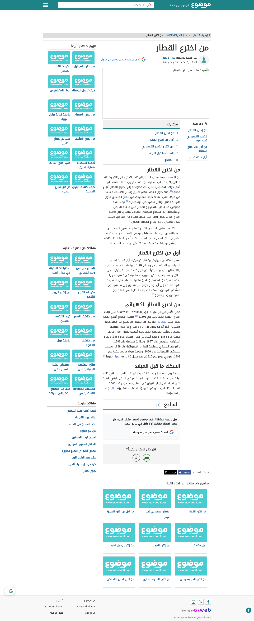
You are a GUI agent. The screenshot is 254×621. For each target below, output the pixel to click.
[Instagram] (193, 602)
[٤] (171, 326)
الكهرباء (162, 321)
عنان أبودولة (169, 57)
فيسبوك (187, 472)
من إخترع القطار (198, 130)
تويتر (174, 472)
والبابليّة (110, 388)
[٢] (127, 201)
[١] (171, 191)
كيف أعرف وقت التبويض (81, 410)
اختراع (117, 356)
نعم (146, 457)
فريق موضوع (56, 612)
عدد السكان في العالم (82, 424)
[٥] (104, 356)
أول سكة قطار (198, 157)
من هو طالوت (87, 430)
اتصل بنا (59, 600)
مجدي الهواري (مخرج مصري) (79, 450)
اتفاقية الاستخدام (54, 606)
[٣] (136, 316)
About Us (90, 612)
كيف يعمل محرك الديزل (82, 464)
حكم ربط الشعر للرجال (83, 457)
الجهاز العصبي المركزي (82, 444)
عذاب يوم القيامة (85, 417)
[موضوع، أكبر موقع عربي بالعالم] (201, 5)
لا (136, 457)
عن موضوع (89, 600)
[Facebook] (208, 602)
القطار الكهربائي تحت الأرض (197, 138)
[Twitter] (201, 602)
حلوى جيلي (89, 470)
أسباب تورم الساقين (84, 437)
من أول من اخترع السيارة (197, 148)
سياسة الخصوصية (86, 606)
